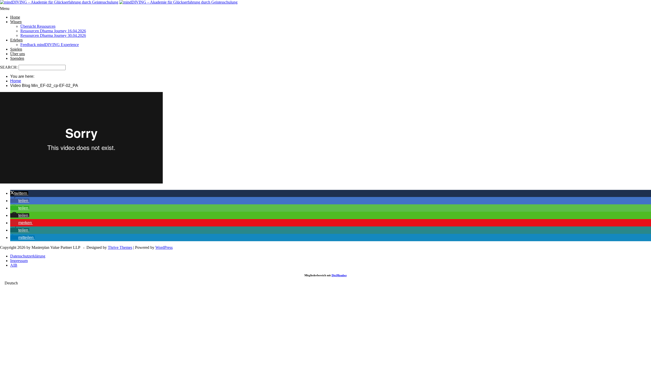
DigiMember (339, 275)
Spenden (17, 58)
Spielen (16, 49)
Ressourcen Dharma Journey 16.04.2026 (53, 31)
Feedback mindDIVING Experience (49, 44)
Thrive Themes (120, 247)
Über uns (17, 54)
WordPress (164, 247)
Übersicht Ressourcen (37, 26)
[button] (19, 193)
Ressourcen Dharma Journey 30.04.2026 (53, 35)
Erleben (16, 40)
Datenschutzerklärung (27, 256)
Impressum (19, 260)
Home (15, 17)
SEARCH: (9, 67)
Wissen (16, 22)
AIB (13, 265)
